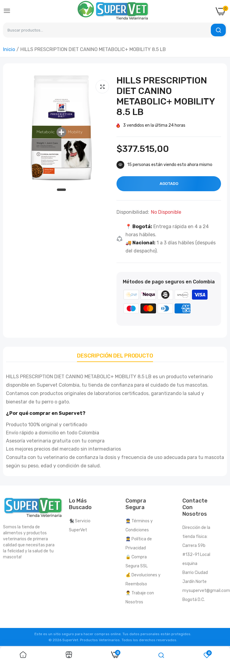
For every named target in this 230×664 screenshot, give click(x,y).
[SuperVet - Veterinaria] (113, 11)
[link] (23, 655)
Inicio (9, 49)
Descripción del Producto (115, 355)
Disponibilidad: (132, 212)
